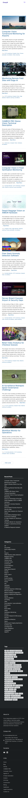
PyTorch (11, 689)
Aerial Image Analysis (9, 549)
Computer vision (8, 562)
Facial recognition (13, 671)
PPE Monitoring (19, 685)
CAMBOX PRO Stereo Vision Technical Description (11, 123)
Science (6, 614)
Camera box (7, 142)
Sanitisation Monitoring (10, 612)
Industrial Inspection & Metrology (12, 589)
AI (4, 551)
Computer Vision (15, 53)
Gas (5, 583)
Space (6, 621)
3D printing (7, 547)
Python (6, 689)
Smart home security (15, 695)
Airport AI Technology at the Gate (13, 498)
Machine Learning (10, 97)
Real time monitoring (9, 693)
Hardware (20, 142)
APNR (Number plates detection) (12, 554)
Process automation (17, 187)
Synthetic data (8, 624)
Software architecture (9, 619)
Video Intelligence (9, 628)
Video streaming (16, 54)
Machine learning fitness (10, 683)
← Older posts (7, 462)
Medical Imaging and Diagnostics (12, 594)
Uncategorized (8, 626)
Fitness (6, 581)
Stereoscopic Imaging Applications (13, 623)
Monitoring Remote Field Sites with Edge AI (12, 79)
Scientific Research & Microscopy (13, 616)
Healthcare (7, 587)
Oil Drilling (7, 599)
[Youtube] (4, 752)
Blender (6, 662)
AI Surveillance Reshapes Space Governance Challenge (13, 388)
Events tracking (8, 578)
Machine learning (8, 590)
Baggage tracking (8, 556)
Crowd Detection (8, 565)
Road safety (7, 608)
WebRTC (6, 632)
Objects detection (8, 598)
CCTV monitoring (8, 53)
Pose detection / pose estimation (12, 603)
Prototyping (7, 605)
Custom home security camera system (13, 667)
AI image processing (9, 652)
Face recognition (8, 580)
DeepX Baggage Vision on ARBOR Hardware (13, 212)
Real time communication (10, 691)
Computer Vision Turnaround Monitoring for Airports (13, 33)
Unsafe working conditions (17, 697)
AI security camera (19, 652)
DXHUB (6, 571)
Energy (6, 576)
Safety (6, 610)
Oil (13, 685)
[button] (24, 2)
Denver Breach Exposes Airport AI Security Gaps (12, 299)
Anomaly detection (8, 185)
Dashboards (7, 567)
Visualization (7, 630)
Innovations (14, 677)
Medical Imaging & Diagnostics (12, 592)
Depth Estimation (8, 669)
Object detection (8, 685)
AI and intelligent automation (16, 650)
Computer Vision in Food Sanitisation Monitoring (13, 169)
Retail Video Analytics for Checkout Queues (13, 344)
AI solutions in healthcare (10, 654)
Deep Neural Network (9, 569)
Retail (5, 607)
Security (6, 319)
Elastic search (7, 574)
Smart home (7, 695)
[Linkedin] (7, 752)
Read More (5, 50)
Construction (7, 563)
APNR (15, 656)
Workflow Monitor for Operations (11, 431)
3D (5, 545)
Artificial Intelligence (9, 658)
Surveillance (9, 54)
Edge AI (6, 572)
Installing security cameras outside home (13, 679)
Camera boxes (8, 560)
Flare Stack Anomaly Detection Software (11, 254)
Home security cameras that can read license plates (16, 675)
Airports (6, 553)
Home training (8, 677)
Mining (6, 596)
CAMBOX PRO (8, 558)
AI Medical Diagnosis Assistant (12, 527)
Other (5, 601)
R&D (15, 689)
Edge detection (15, 228)
